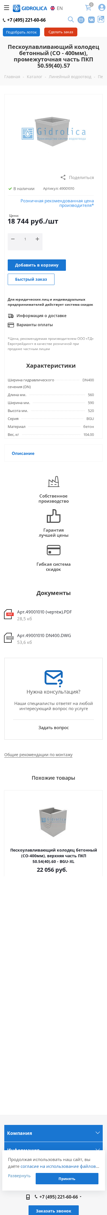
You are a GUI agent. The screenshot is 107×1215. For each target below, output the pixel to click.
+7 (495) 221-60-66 (26, 20)
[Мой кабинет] (102, 8)
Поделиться (81, 177)
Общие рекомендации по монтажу (38, 754)
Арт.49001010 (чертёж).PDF (44, 612)
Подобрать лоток (21, 32)
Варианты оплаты (34, 324)
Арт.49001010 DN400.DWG (44, 635)
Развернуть (19, 1175)
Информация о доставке (40, 315)
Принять (66, 1178)
